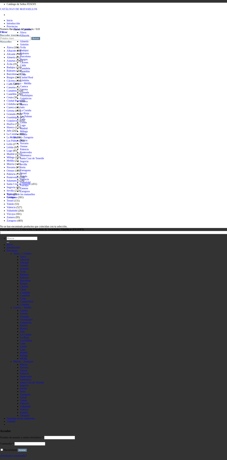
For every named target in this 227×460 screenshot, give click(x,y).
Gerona (24, 89)
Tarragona (25, 170)
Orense (23, 146)
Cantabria (25, 68)
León (9, 144)
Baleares (24, 53)
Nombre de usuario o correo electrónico (22, 437)
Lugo (23, 125)
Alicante (11, 54)
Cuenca (24, 86)
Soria (22, 167)
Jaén (22, 107)
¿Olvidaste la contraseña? (13, 455)
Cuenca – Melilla (22, 83)
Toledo (10, 204)
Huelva (10, 124)
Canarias (11, 87)
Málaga (24, 131)
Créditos (11, 421)
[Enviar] (8, 242)
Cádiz (23, 65)
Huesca (24, 104)
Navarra (24, 143)
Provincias (12, 26)
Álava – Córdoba (22, 253)
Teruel (23, 173)
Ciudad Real (26, 77)
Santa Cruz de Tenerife (32, 158)
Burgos (24, 59)
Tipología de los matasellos (21, 194)
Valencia (24, 179)
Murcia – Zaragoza (23, 137)
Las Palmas (26, 116)
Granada (24, 92)
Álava (23, 32)
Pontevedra (26, 152)
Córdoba (24, 80)
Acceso (22, 450)
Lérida (10, 147)
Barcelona (25, 56)
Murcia (10, 164)
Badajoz (24, 50)
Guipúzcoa (25, 98)
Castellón (25, 71)
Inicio (10, 20)
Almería (24, 41)
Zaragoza (25, 191)
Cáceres (24, 62)
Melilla (10, 160)
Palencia (24, 149)
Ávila (23, 47)
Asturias (24, 44)
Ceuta (10, 97)
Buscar (36, 38)
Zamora (24, 188)
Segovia (24, 161)
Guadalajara (26, 95)
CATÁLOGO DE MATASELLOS (18, 9)
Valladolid (12, 210)
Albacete (24, 35)
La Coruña (25, 110)
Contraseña (7, 443)
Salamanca (25, 155)
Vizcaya (11, 214)
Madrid (24, 128)
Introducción (13, 23)
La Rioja (24, 113)
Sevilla (23, 164)
